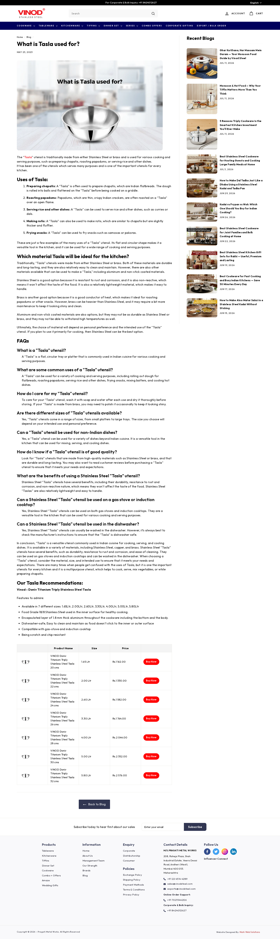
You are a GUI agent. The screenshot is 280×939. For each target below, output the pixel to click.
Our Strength (89, 865)
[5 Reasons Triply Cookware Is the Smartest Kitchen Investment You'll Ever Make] (202, 134)
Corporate (129, 850)
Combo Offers (152, 25)
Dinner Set (112, 25)
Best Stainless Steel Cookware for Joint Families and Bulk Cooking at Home (239, 232)
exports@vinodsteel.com (181, 888)
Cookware (25, 25)
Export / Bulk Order (211, 25)
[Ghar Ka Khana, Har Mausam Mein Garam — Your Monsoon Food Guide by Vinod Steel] (202, 63)
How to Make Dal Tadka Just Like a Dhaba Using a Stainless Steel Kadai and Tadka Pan (241, 184)
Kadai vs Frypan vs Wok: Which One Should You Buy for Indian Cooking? (238, 208)
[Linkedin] (233, 851)
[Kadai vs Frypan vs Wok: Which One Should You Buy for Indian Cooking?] (202, 211)
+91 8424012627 (177, 910)
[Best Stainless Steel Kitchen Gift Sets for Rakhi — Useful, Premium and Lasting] (202, 259)
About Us (87, 855)
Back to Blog (97, 804)
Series (131, 25)
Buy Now (151, 661)
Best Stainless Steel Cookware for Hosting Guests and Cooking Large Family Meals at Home (240, 160)
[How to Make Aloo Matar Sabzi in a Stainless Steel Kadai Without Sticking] (202, 307)
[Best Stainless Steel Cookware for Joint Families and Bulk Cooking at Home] (202, 235)
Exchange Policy (132, 874)
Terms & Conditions (134, 889)
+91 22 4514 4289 (177, 878)
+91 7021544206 (177, 899)
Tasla (28, 157)
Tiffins (92, 25)
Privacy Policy (131, 894)
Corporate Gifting (179, 25)
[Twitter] (216, 851)
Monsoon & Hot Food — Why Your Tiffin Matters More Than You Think (240, 89)
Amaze (46, 880)
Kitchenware (71, 25)
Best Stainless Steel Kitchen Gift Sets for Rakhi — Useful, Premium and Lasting (241, 256)
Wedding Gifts (50, 885)
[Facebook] (207, 851)
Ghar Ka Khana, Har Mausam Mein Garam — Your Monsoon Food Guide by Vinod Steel (241, 54)
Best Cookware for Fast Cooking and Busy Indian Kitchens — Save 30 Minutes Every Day (240, 280)
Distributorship (131, 855)
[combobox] (113, 13)
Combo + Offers (51, 875)
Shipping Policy (131, 879)
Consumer (129, 860)
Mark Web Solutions (250, 932)
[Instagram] (225, 851)
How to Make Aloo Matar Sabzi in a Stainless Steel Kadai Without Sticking (241, 304)
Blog (29, 37)
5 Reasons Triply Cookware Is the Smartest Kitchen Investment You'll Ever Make (241, 124)
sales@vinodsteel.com (179, 883)
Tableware (47, 25)
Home (20, 37)
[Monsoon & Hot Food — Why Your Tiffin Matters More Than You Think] (202, 99)
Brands (86, 870)
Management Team (93, 860)
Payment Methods (133, 884)
